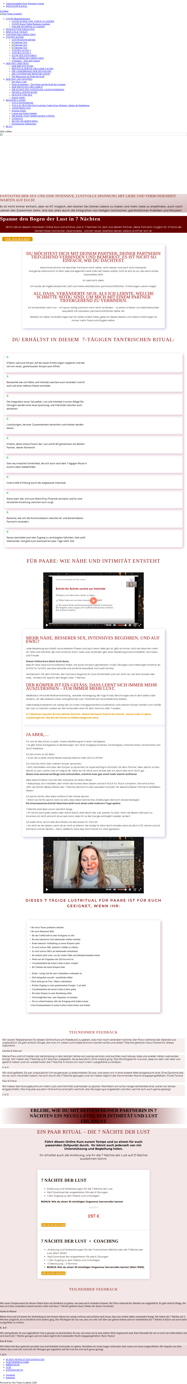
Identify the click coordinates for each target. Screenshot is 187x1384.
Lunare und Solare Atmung (24, 113)
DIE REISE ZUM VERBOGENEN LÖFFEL (33, 116)
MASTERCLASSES (16, 100)
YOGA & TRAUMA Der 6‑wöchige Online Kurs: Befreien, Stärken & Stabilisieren (51, 105)
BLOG (9, 126)
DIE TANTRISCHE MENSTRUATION (31, 74)
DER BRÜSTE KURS (22, 66)
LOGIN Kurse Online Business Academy (31, 24)
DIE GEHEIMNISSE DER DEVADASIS (31, 71)
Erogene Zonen (19, 110)
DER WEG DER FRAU (17, 63)
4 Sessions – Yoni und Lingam (26, 61)
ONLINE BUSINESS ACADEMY (28, 26)
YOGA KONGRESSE (22, 103)
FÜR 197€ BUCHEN (17, 239)
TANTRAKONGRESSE (24, 40)
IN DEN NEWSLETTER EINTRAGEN (25, 1359)
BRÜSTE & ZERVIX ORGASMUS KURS (32, 68)
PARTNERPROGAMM (17, 1362)
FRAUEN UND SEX (22, 95)
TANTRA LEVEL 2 (21, 53)
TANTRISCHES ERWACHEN (21, 34)
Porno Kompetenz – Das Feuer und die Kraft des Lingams (38, 84)
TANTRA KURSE (15, 37)
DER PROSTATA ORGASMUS (27, 87)
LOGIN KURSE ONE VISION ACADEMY (33, 21)
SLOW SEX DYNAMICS (24, 55)
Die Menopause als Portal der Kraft (28, 76)
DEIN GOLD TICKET (17, 32)
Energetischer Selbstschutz (24, 124)
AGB (8, 1367)
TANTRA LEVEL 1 (21, 50)
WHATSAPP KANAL (16, 6)
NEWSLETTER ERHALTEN (20, 29)
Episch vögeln (18, 97)
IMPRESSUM (12, 1365)
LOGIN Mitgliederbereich (18, 19)
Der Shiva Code (19, 82)
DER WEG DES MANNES (19, 79)
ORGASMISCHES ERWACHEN (28, 58)
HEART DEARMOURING (25, 121)
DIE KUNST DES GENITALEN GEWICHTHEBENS (38, 89)
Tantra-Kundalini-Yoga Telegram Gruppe (25, 3)
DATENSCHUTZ (14, 1370)
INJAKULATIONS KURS (24, 92)
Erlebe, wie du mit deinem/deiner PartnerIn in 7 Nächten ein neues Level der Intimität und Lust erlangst (93, 1116)
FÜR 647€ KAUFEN (53, 1273)
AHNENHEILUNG (21, 108)
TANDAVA (17, 118)
